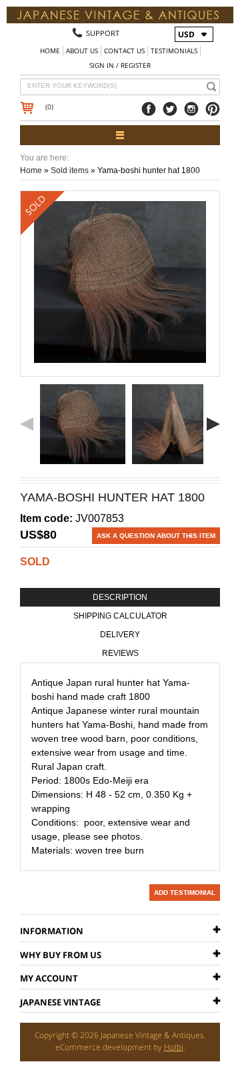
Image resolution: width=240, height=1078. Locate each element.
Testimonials (174, 50)
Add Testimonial (184, 892)
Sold (35, 561)
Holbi (173, 1047)
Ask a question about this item (156, 535)
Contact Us (124, 50)
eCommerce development (103, 1047)
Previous (26, 424)
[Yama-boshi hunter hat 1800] (82, 424)
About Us (82, 50)
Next (213, 424)
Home (50, 50)
